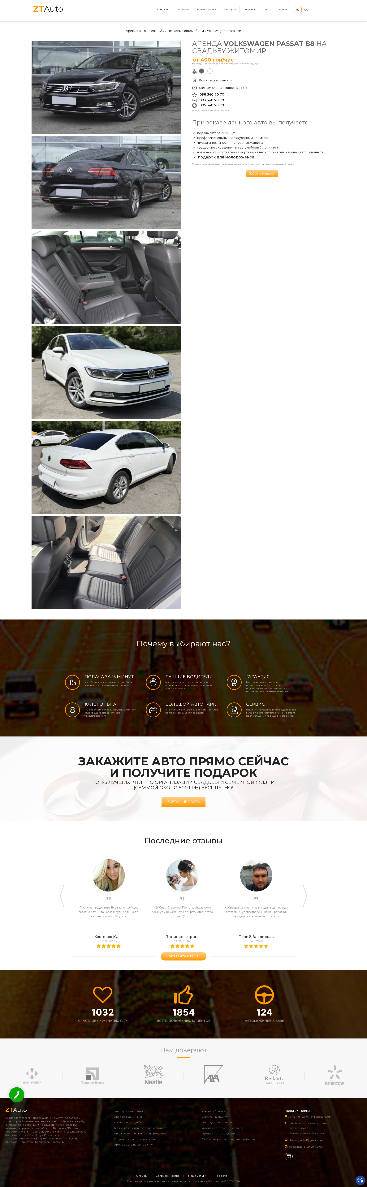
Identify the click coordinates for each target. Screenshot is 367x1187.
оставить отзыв (184, 956)
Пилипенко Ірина (182, 936)
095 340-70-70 (298, 1128)
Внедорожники (206, 9)
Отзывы (141, 1175)
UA (306, 9)
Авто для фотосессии (218, 1122)
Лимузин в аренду (215, 1116)
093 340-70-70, (321, 1123)
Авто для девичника (128, 1111)
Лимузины (250, 9)
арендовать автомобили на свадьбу (60, 1121)
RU (298, 9)
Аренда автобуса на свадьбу (223, 1127)
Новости (221, 1175)
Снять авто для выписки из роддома (140, 1133)
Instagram (288, 1156)
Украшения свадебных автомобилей (228, 1139)
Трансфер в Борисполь (20, 1138)
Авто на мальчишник (129, 1116)
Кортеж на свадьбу (128, 1122)
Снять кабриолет (214, 1111)
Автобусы (230, 9)
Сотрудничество (168, 1175)
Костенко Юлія (108, 936)
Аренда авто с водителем (221, 1133)
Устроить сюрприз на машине (135, 1139)
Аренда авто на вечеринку (133, 1144)
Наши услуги (197, 1175)
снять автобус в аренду (20, 1124)
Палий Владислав (256, 936)
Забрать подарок (262, 173)
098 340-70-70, (298, 1123)
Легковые (183, 9)
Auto (48, 9)
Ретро (267, 9)
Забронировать (183, 802)
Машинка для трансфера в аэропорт (140, 1127)
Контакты (284, 9)
